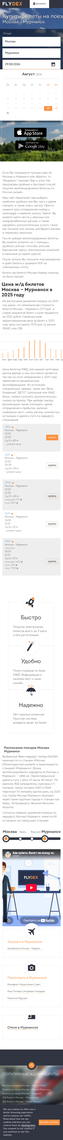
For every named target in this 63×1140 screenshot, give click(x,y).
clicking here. (28, 1125)
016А (8, 541)
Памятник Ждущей (17, 998)
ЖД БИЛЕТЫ (41, 4)
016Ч (7, 513)
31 (8, 113)
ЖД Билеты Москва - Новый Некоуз (21, 1102)
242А (8, 427)
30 (56, 108)
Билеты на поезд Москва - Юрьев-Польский (26, 1089)
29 (48, 108)
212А (7, 455)
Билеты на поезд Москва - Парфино (22, 1093)
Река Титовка (14, 991)
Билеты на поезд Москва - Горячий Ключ (24, 1085)
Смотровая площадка (33, 991)
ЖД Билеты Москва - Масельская (20, 1098)
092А (8, 483)
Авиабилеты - (24, 948)
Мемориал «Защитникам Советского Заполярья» (24, 984)
